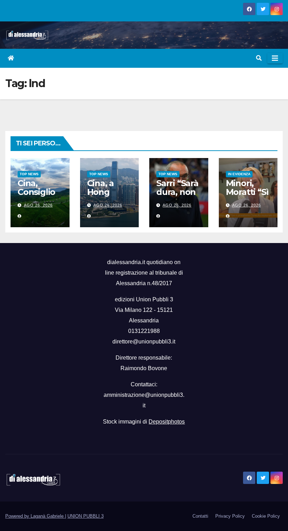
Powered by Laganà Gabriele (35, 516)
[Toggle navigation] (275, 58)
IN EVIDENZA (239, 174)
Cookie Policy (266, 516)
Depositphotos (167, 422)
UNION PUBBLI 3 (85, 516)
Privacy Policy (230, 516)
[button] (259, 58)
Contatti (200, 516)
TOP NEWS (29, 174)
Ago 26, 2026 (38, 205)
